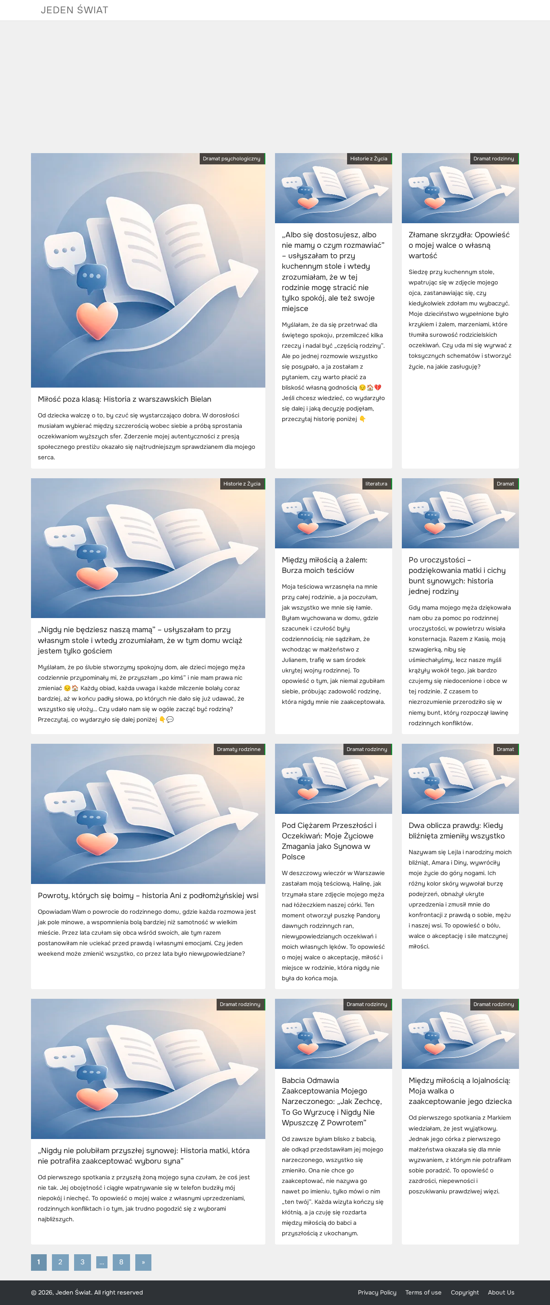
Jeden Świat (75, 10)
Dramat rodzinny (493, 159)
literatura (376, 484)
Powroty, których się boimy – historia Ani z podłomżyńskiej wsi (148, 895)
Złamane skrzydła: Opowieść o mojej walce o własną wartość (459, 245)
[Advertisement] (275, 87)
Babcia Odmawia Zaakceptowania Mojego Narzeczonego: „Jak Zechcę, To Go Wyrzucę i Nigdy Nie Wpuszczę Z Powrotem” (332, 1102)
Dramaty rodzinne (239, 749)
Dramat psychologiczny (232, 159)
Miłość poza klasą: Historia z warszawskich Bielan (124, 399)
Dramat (505, 484)
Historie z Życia (368, 159)
